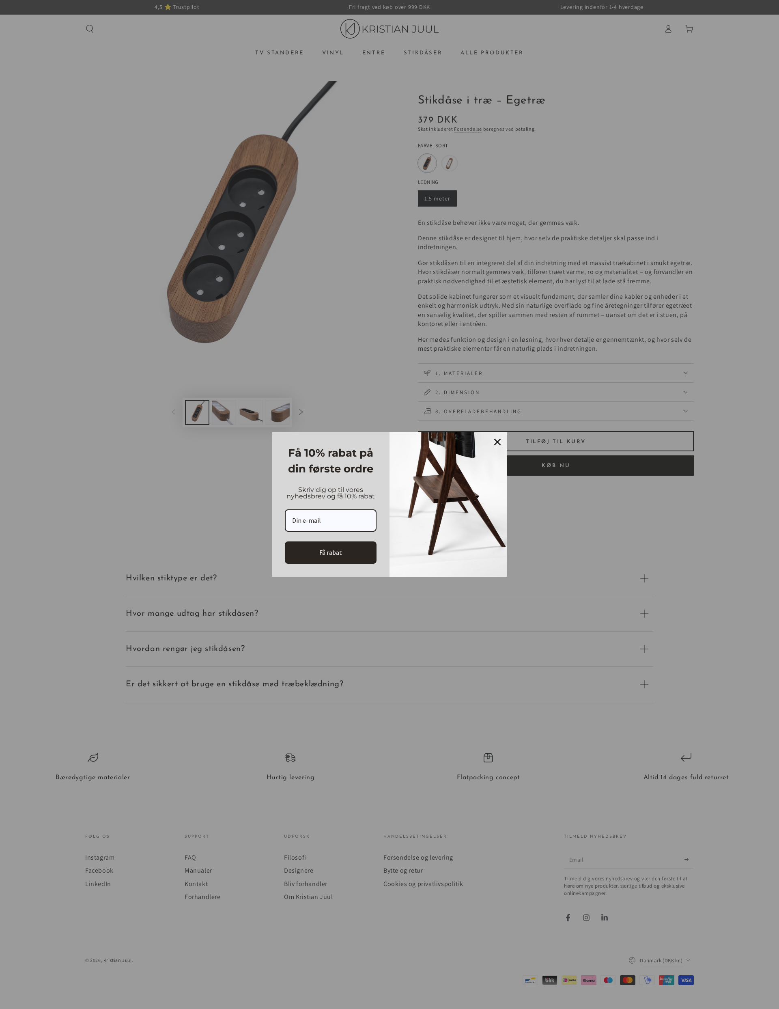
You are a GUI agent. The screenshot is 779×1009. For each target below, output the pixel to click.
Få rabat (330, 552)
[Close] (497, 442)
